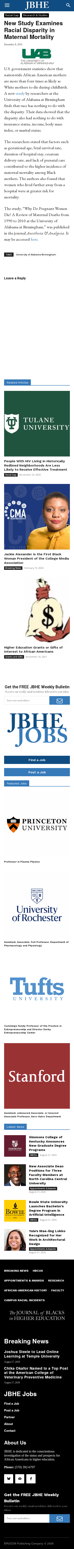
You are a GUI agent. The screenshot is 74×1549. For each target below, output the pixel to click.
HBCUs (33, 1155)
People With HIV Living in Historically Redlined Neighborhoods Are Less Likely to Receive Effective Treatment (35, 465)
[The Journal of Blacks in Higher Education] (37, 6)
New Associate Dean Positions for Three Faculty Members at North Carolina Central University (48, 1174)
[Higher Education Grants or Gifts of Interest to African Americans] (37, 610)
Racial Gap (12, 15)
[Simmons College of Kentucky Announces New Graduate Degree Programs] (15, 1146)
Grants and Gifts (14, 656)
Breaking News (13, 568)
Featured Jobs (17, 783)
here (34, 239)
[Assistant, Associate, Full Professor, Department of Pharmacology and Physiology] (37, 905)
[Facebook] (30, 1478)
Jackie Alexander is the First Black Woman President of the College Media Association (36, 558)
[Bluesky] (8, 1478)
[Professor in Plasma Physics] (37, 824)
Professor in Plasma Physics (22, 861)
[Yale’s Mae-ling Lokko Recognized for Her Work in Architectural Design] (15, 1240)
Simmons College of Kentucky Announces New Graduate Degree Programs (47, 1143)
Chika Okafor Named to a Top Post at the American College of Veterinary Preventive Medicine (36, 1373)
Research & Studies (35, 15)
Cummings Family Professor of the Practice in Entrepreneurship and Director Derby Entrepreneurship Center (32, 1029)
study (20, 93)
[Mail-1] (19, 1478)
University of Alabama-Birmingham (36, 254)
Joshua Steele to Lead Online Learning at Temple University (32, 1354)
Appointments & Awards (43, 1188)
